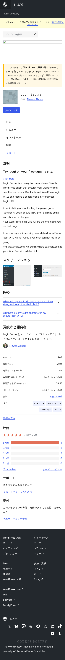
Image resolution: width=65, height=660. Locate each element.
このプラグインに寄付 (15, 519)
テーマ (37, 542)
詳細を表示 (9, 418)
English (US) (56, 396)
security (57, 409)
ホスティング (10, 548)
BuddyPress (11, 605)
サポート (11, 153)
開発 (8, 145)
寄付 (38, 574)
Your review (9, 469)
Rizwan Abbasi (35, 99)
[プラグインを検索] (35, 34)
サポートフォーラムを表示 (17, 491)
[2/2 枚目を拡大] (57, 269)
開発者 (6, 574)
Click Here (8, 178)
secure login (45, 409)
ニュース (8, 542)
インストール (13, 137)
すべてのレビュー (52, 469)
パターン (39, 553)
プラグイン (40, 548)
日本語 (13, 618)
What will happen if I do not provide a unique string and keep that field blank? (28, 303)
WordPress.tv (12, 579)
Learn (6, 563)
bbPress (9, 599)
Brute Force (39, 403)
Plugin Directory (11, 13)
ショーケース (41, 537)
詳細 (8, 121)
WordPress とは (12, 537)
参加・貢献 (40, 563)
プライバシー (10, 553)
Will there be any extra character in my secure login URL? (24, 314)
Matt (7, 594)
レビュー (11, 129)
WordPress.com (13, 589)
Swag (38, 579)
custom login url (54, 403)
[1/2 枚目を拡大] (27, 269)
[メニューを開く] (60, 4)
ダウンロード (11, 110)
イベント (39, 568)
